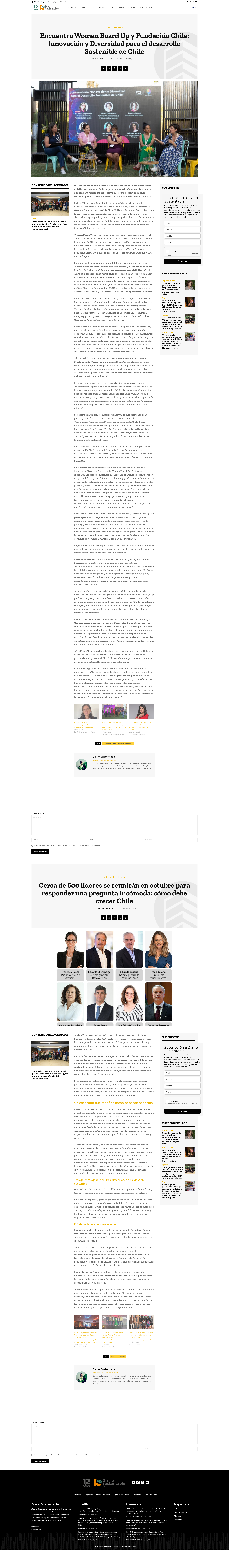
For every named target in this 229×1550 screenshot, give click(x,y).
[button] (157, 7)
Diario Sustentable (105, 59)
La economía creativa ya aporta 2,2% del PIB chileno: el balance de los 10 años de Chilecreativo (172, 306)
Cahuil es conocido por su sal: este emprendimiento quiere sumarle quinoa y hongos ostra (171, 288)
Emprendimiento (168, 280)
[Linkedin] (125, 68)
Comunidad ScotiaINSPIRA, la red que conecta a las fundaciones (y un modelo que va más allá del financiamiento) (49, 225)
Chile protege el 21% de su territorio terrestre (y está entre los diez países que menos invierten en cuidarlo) (146, 1522)
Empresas (35, 218)
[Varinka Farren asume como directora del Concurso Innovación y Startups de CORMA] (141, 711)
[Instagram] (190, 1)
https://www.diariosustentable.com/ (105, 760)
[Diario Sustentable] (83, 764)
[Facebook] (187, 1)
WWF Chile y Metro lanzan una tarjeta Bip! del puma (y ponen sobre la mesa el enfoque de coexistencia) (145, 1511)
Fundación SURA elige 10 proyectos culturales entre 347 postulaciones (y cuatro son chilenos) (98, 1510)
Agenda (165, 315)
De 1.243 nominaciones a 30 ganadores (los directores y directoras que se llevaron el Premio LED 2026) (146, 1534)
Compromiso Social (114, 28)
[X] (193, 1)
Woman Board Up (125, 744)
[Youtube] (196, 1)
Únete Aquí (182, 261)
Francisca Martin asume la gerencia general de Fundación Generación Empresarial (86, 724)
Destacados (82, 1514)
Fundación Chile (109, 744)
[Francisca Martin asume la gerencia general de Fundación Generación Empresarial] (86, 711)
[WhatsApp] (120, 68)
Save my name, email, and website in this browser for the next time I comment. (67, 846)
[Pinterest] (114, 68)
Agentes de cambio (133, 1517)
